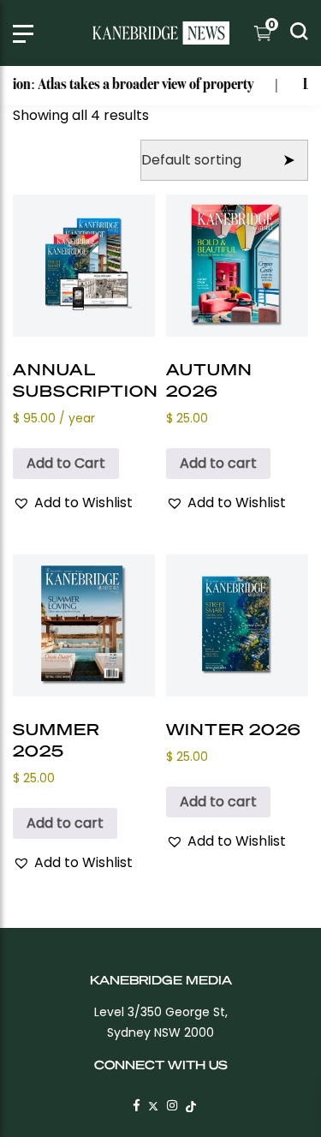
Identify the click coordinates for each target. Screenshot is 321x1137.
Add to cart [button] (218, 463)
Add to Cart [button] (66, 463)
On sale (74, 172)
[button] (73, 503)
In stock (64, 144)
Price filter (47, 117)
